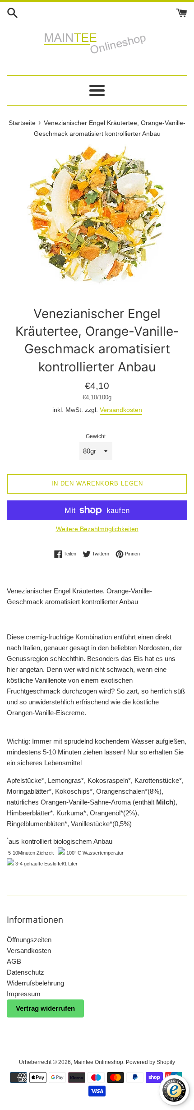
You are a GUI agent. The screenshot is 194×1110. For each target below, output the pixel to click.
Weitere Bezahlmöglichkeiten (97, 528)
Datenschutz (25, 972)
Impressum (24, 994)
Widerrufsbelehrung (35, 983)
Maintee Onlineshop (98, 1062)
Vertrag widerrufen (45, 1008)
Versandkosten (121, 409)
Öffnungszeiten (29, 940)
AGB (14, 961)
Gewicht (96, 436)
